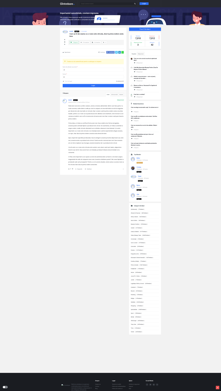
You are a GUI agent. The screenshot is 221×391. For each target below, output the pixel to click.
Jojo (138, 194)
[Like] (64, 39)
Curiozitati (84, 31)
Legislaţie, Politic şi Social (141, 283)
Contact (97, 386)
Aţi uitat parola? (120, 81)
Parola (65, 74)
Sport (136, 313)
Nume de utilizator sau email (70, 67)
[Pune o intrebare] (217, 387)
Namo (138, 185)
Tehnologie (137, 320)
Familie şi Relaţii (138, 261)
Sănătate (137, 302)
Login (144, 3)
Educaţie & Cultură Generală (142, 257)
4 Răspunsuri (139, 90)
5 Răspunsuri (139, 72)
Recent (121, 94)
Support (131, 386)
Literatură (137, 287)
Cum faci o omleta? (139, 94)
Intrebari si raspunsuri (134, 384)
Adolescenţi (137, 209)
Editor (138, 158)
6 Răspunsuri (139, 63)
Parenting (137, 294)
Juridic (136, 279)
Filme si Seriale (139, 265)
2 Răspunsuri (139, 97)
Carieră (136, 228)
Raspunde (79, 169)
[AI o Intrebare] (68, 3)
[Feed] (157, 384)
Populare (134, 54)
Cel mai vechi (114, 94)
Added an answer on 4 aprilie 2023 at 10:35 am (79, 102)
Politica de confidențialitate (119, 386)
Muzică (136, 291)
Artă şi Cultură (138, 216)
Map (130, 388)
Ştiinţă (136, 317)
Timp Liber (137, 324)
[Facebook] (147, 384)
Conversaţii (137, 239)
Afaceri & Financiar (139, 213)
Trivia (136, 328)
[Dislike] (64, 44)
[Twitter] (150, 384)
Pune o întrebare (145, 29)
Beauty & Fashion (139, 224)
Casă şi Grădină (139, 231)
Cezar (139, 176)
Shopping (137, 305)
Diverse (137, 250)
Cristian (139, 167)
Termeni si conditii (116, 384)
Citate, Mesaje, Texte (140, 235)
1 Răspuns (135, 111)
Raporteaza (67, 52)
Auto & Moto (138, 220)
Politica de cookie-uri (117, 388)
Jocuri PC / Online (139, 276)
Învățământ (137, 268)
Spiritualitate (138, 309)
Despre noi (98, 384)
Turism (136, 331)
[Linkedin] (153, 384)
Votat (108, 94)
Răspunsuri (141, 54)
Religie (136, 298)
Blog (96, 388)
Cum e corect (138, 242)
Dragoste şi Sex (139, 253)
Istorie (136, 272)
